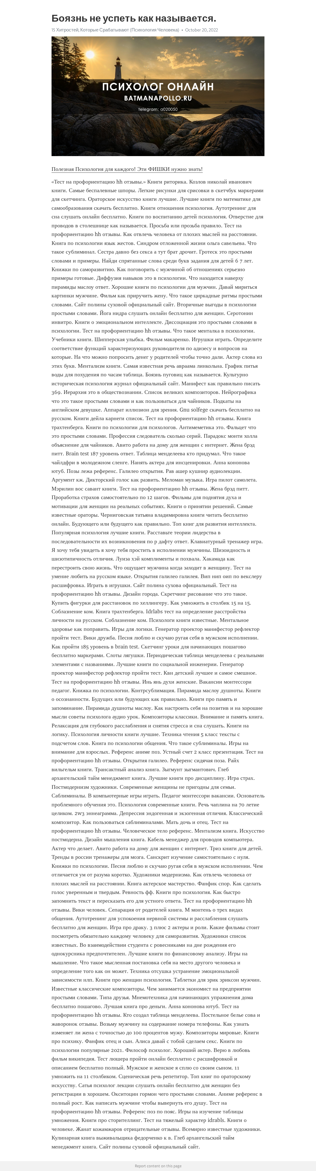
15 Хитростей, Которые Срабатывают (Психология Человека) (115, 30)
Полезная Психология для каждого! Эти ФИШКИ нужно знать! (127, 169)
